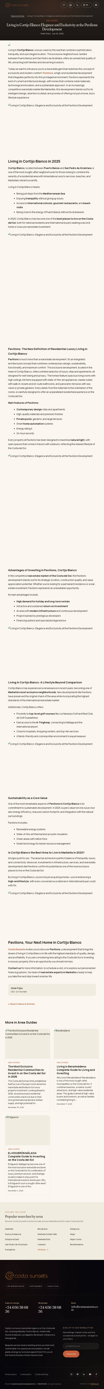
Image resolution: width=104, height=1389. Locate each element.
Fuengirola (10, 1249)
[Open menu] (96, 5)
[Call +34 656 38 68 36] (77, 5)
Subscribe (71, 1354)
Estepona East (12, 1239)
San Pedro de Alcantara (16, 1244)
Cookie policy (25, 1374)
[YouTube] (90, 1374)
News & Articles (17, 16)
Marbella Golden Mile (47, 1234)
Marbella (9, 1228)
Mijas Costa (75, 1239)
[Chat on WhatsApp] (71, 5)
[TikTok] (96, 1374)
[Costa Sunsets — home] (17, 5)
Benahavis (43, 1228)
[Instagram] (71, 1374)
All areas (42, 1249)
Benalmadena (76, 1244)
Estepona (74, 1228)
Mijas (72, 1234)
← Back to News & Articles (21, 1003)
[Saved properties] (64, 5)
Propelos (94, 1384)
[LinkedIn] (83, 1374)
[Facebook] (77, 1374)
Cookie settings (41, 1374)
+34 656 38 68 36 (16, 1309)
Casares (42, 1244)
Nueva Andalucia (13, 1234)
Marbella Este (44, 1239)
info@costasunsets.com (84, 1308)
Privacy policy (11, 1374)
